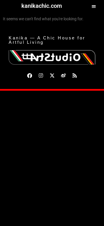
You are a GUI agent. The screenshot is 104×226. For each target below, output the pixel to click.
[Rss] (74, 75)
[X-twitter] (52, 75)
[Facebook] (29, 75)
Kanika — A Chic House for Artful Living (47, 40)
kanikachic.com (41, 5)
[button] (93, 6)
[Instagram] (41, 75)
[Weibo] (63, 75)
